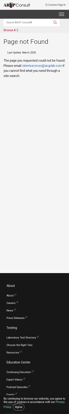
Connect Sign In (57, 4)
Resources (13, 352)
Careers (11, 303)
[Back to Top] (64, 399)
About (10, 295)
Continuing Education (19, 372)
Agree (18, 407)
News (10, 310)
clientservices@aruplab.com (42, 66)
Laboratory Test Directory (21, 337)
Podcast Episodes (17, 387)
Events (10, 394)
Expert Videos (14, 379)
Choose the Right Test (19, 345)
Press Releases (16, 318)
